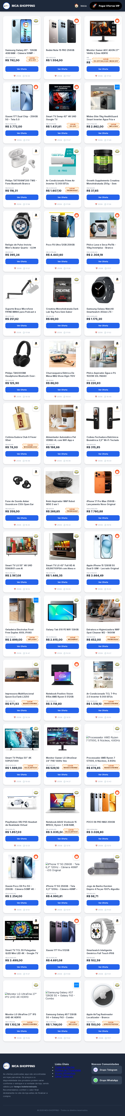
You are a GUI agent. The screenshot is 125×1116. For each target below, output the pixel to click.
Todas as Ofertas (65, 1067)
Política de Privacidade (68, 1070)
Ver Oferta (22, 69)
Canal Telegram (64, 1076)
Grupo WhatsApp (65, 1073)
